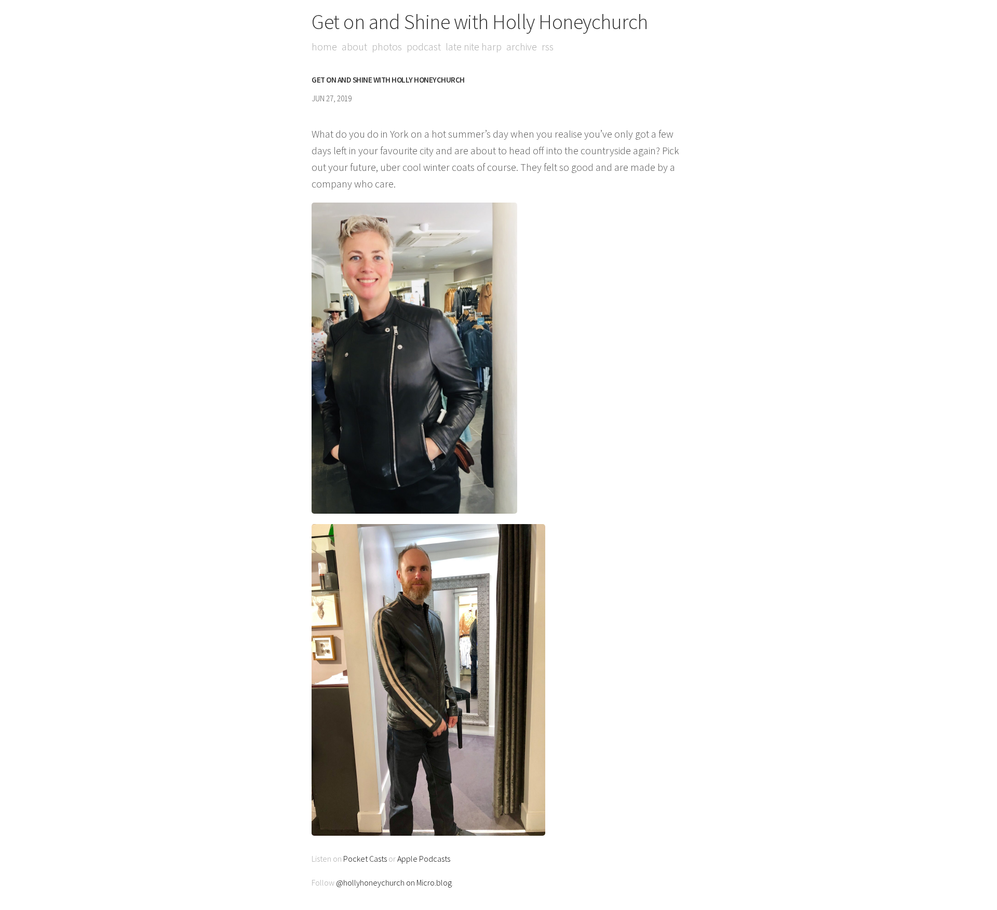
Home (324, 46)
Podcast (424, 46)
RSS (548, 46)
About (354, 46)
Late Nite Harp (474, 46)
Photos (387, 46)
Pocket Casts (365, 858)
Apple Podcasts (423, 858)
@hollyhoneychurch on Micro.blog (394, 882)
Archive (521, 46)
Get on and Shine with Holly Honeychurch (480, 22)
